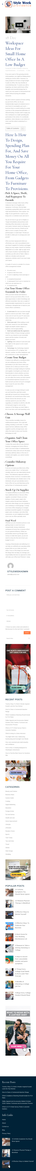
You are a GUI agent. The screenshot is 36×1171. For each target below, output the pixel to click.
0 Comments (20, 70)
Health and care (10, 818)
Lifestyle (8, 824)
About (4, 1123)
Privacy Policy (6, 1133)
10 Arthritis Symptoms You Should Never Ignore (22, 892)
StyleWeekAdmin (10, 70)
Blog (3, 1130)
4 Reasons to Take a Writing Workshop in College (22, 947)
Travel (7, 844)
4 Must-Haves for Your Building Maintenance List (21, 936)
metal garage (20, 505)
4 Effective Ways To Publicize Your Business (22, 925)
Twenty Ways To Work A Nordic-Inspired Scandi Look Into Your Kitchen (16, 1088)
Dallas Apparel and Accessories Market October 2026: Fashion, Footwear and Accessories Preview (16, 722)
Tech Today (8, 837)
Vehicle (7, 847)
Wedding (8, 854)
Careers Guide (9, 798)
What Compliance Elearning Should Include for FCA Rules (17, 1097)
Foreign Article (9, 811)
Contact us (5, 1126)
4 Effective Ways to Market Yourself (23, 1161)
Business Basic (9, 794)
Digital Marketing (10, 804)
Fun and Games (10, 814)
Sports (7, 834)
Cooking (7, 801)
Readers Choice (21, 68)
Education (8, 808)
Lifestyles (8, 828)
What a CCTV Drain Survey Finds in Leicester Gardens (15, 1108)
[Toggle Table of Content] (22, 128)
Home (4, 1119)
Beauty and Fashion (11, 791)
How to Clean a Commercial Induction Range (15, 1092)
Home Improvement (11, 821)
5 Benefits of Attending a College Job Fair (22, 984)
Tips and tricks (9, 841)
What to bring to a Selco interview (15, 733)
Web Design (9, 851)
